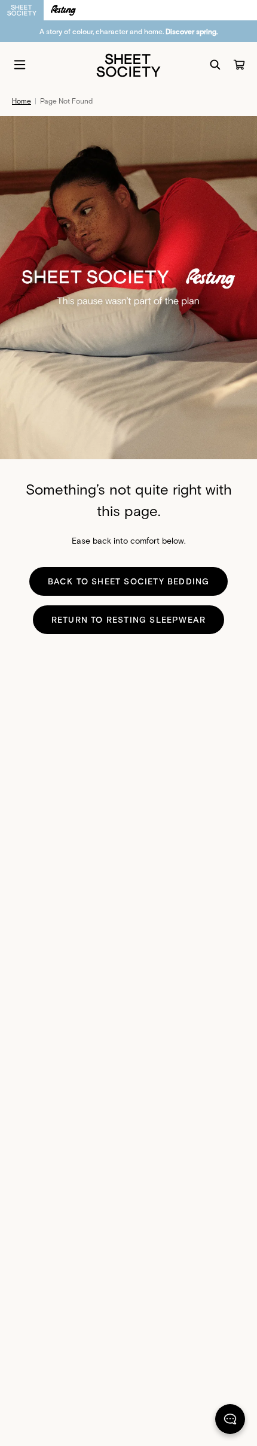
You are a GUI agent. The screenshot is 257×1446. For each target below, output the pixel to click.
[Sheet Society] (128, 64)
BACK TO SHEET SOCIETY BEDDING (129, 581)
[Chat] (230, 1421)
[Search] (215, 65)
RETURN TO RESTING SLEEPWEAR (128, 619)
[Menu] (19, 64)
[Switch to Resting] (63, 10)
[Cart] (239, 65)
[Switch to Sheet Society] (22, 10)
